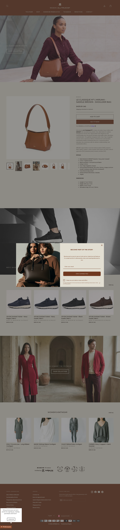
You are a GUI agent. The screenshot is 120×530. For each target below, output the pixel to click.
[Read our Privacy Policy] (100, 283)
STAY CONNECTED (82, 274)
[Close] (102, 245)
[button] (13, 527)
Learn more (11, 519)
